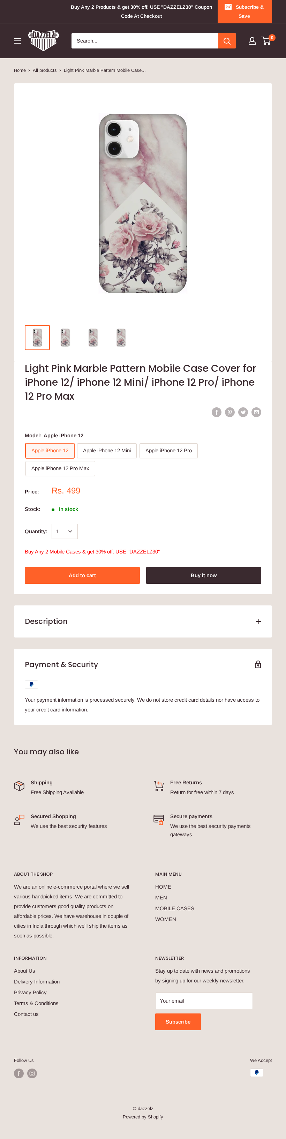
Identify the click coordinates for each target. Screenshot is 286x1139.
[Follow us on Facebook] (19, 1073)
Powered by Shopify (143, 1116)
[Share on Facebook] (216, 412)
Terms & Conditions (36, 1003)
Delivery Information (37, 982)
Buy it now (204, 575)
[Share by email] (256, 412)
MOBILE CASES (174, 908)
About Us (24, 971)
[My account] (252, 41)
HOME (163, 887)
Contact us (26, 1014)
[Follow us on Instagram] (32, 1073)
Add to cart (82, 575)
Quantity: (36, 531)
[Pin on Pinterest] (230, 412)
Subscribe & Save (250, 11)
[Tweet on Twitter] (243, 412)
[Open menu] (17, 41)
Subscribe (178, 1022)
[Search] (227, 40)
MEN (161, 897)
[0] (266, 41)
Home (20, 70)
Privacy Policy (30, 992)
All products (45, 70)
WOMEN (165, 919)
